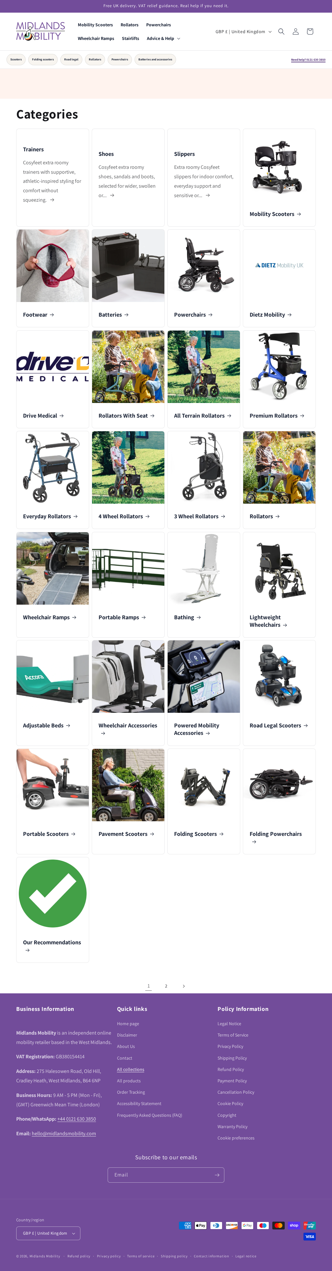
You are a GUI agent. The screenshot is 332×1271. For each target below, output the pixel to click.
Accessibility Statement (139, 1103)
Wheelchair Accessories (128, 725)
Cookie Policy (230, 1103)
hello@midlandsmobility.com (64, 1133)
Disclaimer (127, 1035)
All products (129, 1081)
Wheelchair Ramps (46, 617)
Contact (124, 1058)
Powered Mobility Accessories (196, 729)
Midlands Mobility (45, 1256)
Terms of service (140, 1256)
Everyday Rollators (47, 516)
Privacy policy (109, 1256)
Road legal (71, 59)
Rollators (95, 59)
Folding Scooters (195, 833)
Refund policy (78, 1256)
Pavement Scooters (123, 833)
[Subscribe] (217, 1175)
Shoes (106, 153)
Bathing (184, 617)
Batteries (110, 314)
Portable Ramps (119, 617)
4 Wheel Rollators (121, 516)
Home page (128, 1023)
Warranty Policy (232, 1126)
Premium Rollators (274, 415)
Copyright (227, 1115)
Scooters (16, 59)
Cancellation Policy (236, 1092)
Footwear (35, 314)
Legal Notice (229, 1023)
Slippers (184, 153)
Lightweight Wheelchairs (265, 620)
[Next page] (183, 986)
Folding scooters (43, 59)
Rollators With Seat (123, 415)
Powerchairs (120, 59)
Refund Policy (231, 1069)
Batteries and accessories (155, 59)
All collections (130, 1069)
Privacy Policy (230, 1046)
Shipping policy (174, 1256)
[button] (163, 38)
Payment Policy (232, 1081)
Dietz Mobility (267, 314)
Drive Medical (40, 415)
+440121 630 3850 (76, 1118)
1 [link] (149, 985)
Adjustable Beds (43, 725)
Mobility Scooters (272, 214)
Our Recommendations (52, 942)
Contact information (211, 1256)
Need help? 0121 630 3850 (308, 59)
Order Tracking (131, 1092)
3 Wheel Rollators (196, 516)
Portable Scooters (46, 833)
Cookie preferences (236, 1138)
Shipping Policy (232, 1058)
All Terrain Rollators (199, 415)
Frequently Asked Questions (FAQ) (149, 1115)
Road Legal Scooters (275, 725)
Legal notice (245, 1256)
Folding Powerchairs (276, 833)
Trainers (33, 149)
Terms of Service (233, 1035)
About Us (126, 1046)
